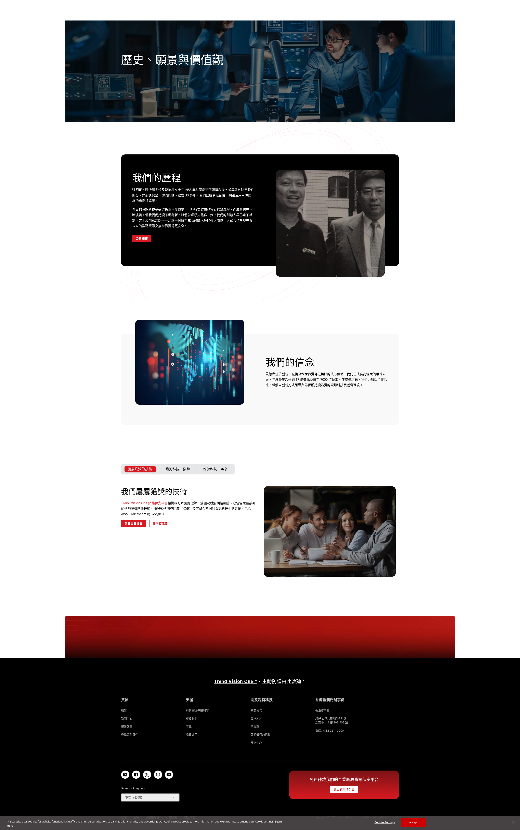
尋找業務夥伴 (129, 734)
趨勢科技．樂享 (215, 469)
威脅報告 (126, 726)
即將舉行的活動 (261, 734)
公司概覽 (142, 238)
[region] (260, 823)
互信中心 (256, 743)
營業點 (255, 726)
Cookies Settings (385, 822)
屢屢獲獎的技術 (140, 469)
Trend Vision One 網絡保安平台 (144, 503)
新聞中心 (126, 718)
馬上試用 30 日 (344, 789)
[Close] (513, 822)
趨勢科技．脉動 (178, 469)
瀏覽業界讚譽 (134, 523)
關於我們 (256, 710)
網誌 (124, 710)
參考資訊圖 (160, 523)
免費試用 (191, 734)
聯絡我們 (191, 718)
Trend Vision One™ (235, 681)
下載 (189, 726)
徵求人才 (256, 718)
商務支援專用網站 (197, 710)
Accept (413, 822)
